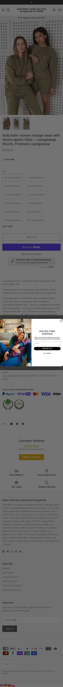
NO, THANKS (47, 353)
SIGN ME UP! (47, 348)
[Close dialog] (61, 321)
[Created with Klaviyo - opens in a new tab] (31, 367)
